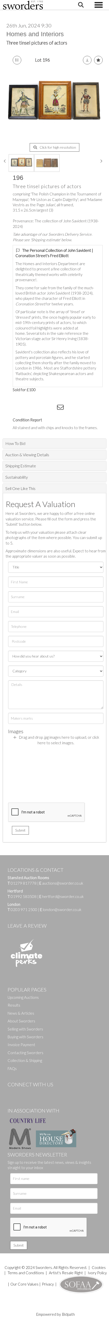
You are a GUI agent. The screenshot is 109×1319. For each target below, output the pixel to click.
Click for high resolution (57, 147)
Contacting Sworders (25, 1052)
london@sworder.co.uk (60, 909)
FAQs (12, 1068)
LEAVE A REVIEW (27, 926)
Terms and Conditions (26, 1272)
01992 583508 (24, 896)
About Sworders (21, 1021)
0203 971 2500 (24, 909)
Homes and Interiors (35, 33)
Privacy (48, 1284)
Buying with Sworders (25, 1037)
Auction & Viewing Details (27, 454)
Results (14, 1005)
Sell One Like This (20, 488)
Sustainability (16, 477)
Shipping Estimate (20, 465)
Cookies (99, 1267)
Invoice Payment (21, 1044)
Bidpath (68, 1314)
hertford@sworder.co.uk (63, 896)
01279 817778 (24, 883)
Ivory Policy (97, 1272)
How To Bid (15, 443)
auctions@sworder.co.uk (61, 883)
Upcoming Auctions (23, 997)
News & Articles (21, 1013)
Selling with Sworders (25, 1029)
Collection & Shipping (25, 1060)
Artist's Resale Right (66, 1272)
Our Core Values (24, 1284)
